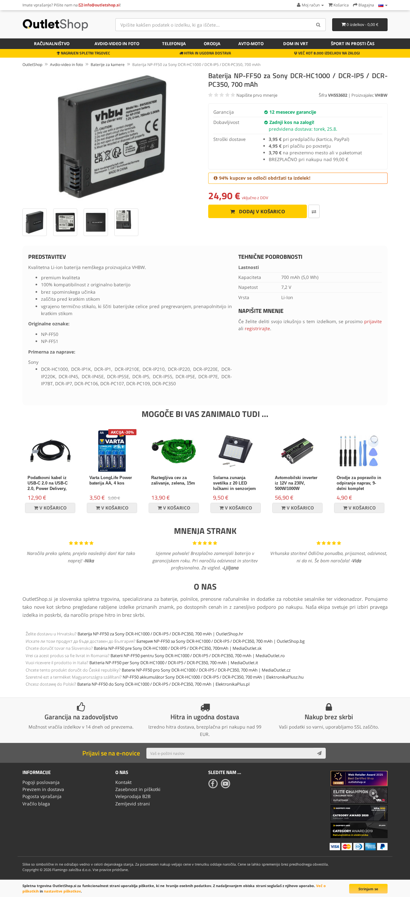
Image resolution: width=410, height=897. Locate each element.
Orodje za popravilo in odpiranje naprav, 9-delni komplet (359, 483)
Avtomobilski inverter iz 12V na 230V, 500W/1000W (296, 483)
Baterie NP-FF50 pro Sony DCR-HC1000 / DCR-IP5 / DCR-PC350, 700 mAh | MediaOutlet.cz (206, 670)
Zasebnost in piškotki (137, 789)
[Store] (383, 5)
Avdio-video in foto (116, 43)
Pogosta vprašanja (42, 796)
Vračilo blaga (36, 804)
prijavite (373, 321)
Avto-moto (251, 43)
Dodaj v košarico (261, 211)
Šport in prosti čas (352, 43)
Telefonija (174, 43)
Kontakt (123, 782)
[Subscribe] (319, 753)
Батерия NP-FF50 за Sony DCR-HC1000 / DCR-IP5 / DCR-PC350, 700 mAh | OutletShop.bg (220, 641)
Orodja (212, 43)
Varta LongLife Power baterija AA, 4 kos (110, 480)
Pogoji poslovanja (41, 782)
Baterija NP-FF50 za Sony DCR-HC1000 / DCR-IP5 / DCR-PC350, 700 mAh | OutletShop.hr (160, 634)
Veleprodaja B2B (133, 796)
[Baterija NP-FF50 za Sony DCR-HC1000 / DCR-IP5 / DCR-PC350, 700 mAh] (112, 136)
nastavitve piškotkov (62, 891)
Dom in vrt (295, 43)
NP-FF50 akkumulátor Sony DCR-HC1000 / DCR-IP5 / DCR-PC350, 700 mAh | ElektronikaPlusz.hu (213, 677)
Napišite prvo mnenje (256, 95)
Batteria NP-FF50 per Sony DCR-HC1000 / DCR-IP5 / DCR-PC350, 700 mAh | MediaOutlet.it (173, 662)
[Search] (318, 24)
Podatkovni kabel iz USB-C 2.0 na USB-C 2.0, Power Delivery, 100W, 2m (48, 485)
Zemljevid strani (132, 804)
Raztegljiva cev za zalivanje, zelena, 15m (173, 480)
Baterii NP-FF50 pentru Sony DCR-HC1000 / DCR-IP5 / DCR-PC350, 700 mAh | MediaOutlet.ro (198, 655)
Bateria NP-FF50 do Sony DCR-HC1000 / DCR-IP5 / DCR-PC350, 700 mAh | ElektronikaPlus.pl (163, 684)
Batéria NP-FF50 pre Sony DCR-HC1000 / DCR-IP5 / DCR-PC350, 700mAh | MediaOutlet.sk (178, 648)
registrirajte (257, 328)
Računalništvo (52, 43)
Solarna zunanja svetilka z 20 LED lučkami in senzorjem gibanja (234, 485)
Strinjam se (368, 888)
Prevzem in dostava (43, 789)
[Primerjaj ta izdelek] (314, 211)
